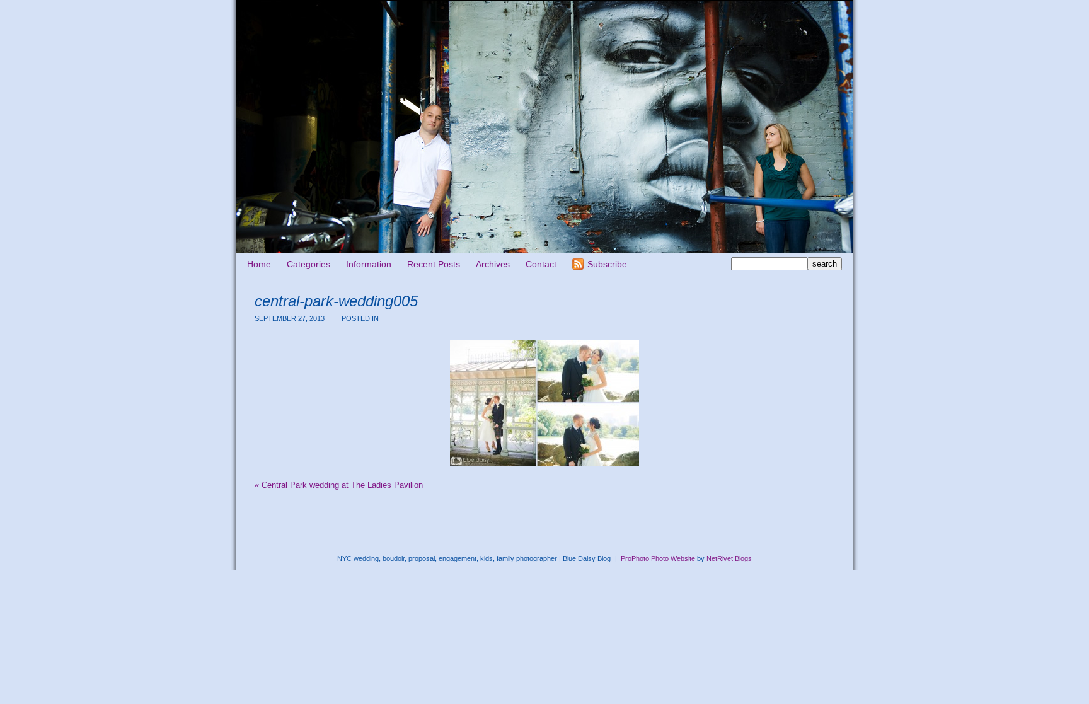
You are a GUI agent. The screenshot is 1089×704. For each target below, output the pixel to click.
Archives (493, 264)
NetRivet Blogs (729, 558)
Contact (541, 264)
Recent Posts (433, 264)
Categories (308, 264)
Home (259, 264)
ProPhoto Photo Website (658, 558)
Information (368, 264)
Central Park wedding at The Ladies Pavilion (339, 485)
